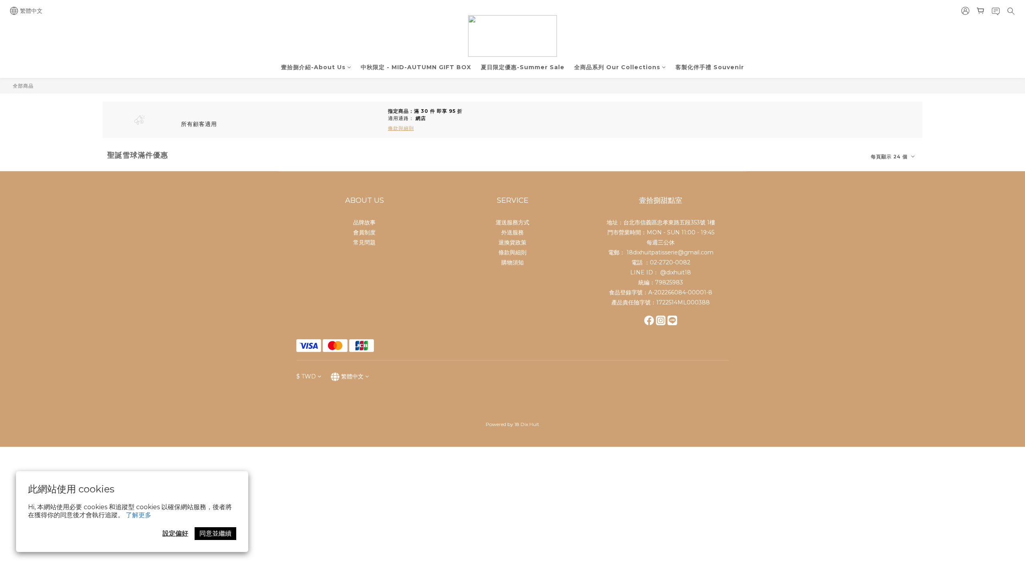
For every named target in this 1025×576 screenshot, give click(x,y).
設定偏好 (175, 533)
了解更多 (138, 515)
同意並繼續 (215, 533)
